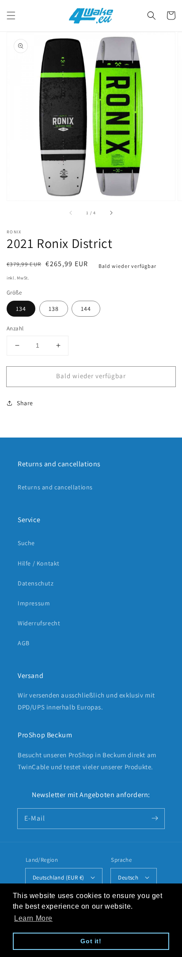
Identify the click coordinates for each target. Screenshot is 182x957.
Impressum (34, 603)
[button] (11, 15)
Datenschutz (36, 583)
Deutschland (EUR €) (58, 877)
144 (86, 309)
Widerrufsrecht (39, 623)
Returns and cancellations (55, 487)
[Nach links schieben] (71, 213)
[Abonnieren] (154, 818)
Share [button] (25, 403)
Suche (26, 543)
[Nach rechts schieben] (111, 213)
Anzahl (15, 328)
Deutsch (128, 877)
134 (21, 309)
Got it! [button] (90, 941)
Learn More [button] (33, 918)
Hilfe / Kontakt (39, 563)
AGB (24, 643)
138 (54, 309)
